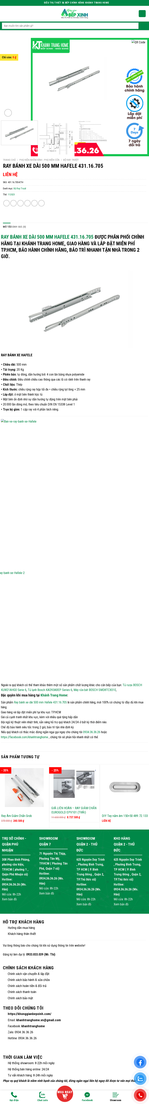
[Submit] (142, 26)
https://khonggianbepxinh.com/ (29, 1014)
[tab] (6, 227)
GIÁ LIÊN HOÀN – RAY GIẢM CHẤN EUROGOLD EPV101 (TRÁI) (73, 810)
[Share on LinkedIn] (41, 203)
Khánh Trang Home (54, 695)
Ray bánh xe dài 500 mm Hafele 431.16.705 (47, 237)
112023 (11, 194)
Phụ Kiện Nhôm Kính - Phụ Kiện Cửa (39, 159)
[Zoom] (8, 113)
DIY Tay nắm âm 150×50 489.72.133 (125, 816)
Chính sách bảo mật (20, 998)
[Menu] (4, 14)
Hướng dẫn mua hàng (21, 928)
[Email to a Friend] (27, 203)
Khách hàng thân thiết (22, 934)
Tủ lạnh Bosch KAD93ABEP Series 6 (50, 690)
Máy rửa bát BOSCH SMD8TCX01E (95, 690)
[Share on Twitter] (20, 203)
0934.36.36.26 (91, 732)
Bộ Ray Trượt (71, 159)
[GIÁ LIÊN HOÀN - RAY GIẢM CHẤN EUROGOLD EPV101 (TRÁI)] (74, 784)
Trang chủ (9, 159)
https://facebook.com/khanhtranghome (24, 737)
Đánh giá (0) (18, 226)
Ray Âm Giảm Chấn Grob (16, 816)
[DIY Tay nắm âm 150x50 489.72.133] (125, 787)
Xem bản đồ (9, 899)
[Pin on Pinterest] (34, 203)
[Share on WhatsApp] (6, 203)
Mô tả (6, 226)
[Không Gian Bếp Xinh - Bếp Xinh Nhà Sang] (74, 13)
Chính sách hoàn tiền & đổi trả (27, 986)
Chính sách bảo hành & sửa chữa (29, 980)
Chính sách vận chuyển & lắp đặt (28, 974)
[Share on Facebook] (13, 203)
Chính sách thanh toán (22, 992)
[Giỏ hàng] (142, 13)
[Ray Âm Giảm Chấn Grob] (24, 787)
